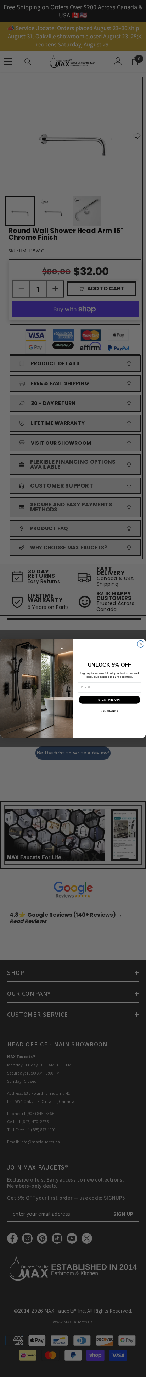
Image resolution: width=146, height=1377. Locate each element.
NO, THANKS (109, 711)
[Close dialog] (140, 644)
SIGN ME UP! (109, 699)
